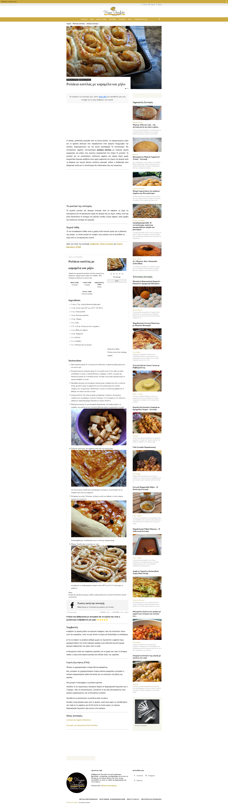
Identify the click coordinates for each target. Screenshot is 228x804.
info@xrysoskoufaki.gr (109, 785)
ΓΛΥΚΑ (92, 19)
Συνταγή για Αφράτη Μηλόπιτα (78, 720)
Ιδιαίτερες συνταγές (79, 23)
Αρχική (68, 23)
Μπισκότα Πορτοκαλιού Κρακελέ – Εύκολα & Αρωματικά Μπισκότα (147, 282)
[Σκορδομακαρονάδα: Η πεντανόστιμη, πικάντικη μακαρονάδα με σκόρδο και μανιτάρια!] (147, 211)
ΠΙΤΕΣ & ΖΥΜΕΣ (101, 19)
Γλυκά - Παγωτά (137, 259)
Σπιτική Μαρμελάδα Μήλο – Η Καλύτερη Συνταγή (145, 488)
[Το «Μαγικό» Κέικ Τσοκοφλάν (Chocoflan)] (147, 249)
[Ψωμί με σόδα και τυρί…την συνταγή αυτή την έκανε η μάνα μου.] (147, 113)
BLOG (130, 19)
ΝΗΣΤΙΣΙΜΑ (112, 19)
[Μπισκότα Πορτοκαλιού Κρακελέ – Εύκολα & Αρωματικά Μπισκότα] (147, 296)
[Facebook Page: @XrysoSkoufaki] (72, 605)
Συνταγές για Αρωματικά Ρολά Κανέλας (82, 725)
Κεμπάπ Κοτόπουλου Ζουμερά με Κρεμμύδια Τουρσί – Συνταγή (146, 408)
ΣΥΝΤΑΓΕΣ (84, 19)
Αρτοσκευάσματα (137, 310)
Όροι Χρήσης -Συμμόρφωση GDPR (112, 799)
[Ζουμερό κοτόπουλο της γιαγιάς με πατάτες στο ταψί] (147, 671)
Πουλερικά (135, 436)
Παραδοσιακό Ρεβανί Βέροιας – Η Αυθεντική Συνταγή (146, 530)
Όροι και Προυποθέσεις (88, 799)
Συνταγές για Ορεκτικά (138, 189)
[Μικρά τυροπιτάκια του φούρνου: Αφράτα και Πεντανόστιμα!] (147, 179)
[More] (101, 743)
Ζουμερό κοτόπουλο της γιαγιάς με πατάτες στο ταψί (147, 657)
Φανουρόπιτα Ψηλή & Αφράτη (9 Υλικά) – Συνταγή (146, 158)
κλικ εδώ (103, 96)
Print (116, 281)
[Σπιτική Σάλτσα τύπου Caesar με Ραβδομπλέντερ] (147, 381)
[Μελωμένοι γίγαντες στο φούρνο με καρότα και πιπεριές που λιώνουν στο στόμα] (147, 629)
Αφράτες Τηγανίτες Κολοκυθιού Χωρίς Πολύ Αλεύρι (146, 572)
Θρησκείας (135, 154)
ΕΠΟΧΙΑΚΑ (122, 19)
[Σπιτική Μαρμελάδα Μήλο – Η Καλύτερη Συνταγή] (147, 502)
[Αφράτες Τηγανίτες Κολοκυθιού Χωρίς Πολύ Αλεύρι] (147, 587)
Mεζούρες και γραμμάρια (151, 799)
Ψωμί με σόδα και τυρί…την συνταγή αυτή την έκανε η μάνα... (146, 126)
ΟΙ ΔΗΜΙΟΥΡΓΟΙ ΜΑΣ (140, 19)
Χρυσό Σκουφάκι (73, 802)
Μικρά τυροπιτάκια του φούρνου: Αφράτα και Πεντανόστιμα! (146, 192)
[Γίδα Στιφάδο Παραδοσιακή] (147, 460)
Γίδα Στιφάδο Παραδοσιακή (144, 447)
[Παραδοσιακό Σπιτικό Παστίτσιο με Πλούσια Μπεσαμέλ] (147, 339)
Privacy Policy (133, 799)
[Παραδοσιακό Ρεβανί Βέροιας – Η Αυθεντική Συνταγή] (147, 544)
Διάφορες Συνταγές (85, 79)
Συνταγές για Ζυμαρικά (139, 220)
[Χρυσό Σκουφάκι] (114, 11)
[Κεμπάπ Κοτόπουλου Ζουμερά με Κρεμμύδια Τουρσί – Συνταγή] (147, 422)
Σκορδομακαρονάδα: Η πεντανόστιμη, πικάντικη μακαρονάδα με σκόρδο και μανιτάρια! (144, 226)
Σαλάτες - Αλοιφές (138, 394)
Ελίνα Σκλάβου (136, 352)
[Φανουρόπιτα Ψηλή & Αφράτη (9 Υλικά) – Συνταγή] (147, 145)
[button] (159, 19)
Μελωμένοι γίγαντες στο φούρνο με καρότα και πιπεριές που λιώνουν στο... (147, 613)
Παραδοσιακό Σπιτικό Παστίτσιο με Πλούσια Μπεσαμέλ (146, 324)
